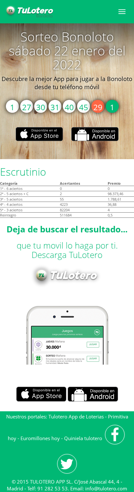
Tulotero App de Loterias (76, 416)
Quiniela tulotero (83, 438)
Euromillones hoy (40, 438)
